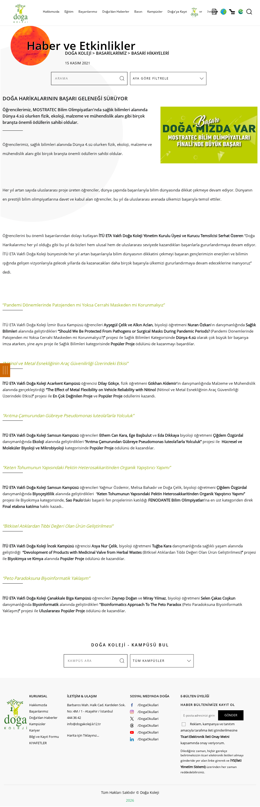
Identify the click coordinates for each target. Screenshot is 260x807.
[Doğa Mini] (206, 12)
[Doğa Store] (232, 12)
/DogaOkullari (148, 705)
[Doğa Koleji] (16, 714)
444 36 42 (74, 717)
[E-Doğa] (240, 12)
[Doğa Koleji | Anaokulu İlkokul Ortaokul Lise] (15, 13)
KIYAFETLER (38, 743)
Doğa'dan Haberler (115, 11)
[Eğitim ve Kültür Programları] (223, 12)
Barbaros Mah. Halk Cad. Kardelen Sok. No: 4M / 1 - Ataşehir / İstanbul (96, 708)
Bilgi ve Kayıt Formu (44, 736)
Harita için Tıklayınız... (83, 735)
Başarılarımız (38, 711)
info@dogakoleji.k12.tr (84, 724)
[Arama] (249, 12)
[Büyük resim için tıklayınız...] (206, 137)
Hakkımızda (38, 705)
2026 (130, 800)
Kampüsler (154, 11)
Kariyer (34, 730)
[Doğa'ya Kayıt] (215, 12)
